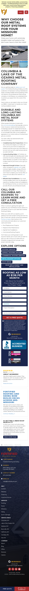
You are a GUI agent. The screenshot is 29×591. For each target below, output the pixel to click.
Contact (3, 489)
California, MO (5, 532)
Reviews (3, 552)
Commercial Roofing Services (13, 255)
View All (3, 537)
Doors (3, 506)
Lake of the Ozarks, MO (8, 523)
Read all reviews (7, 383)
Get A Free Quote (14, 317)
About (3, 543)
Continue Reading (8, 413)
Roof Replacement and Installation (14, 265)
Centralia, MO (5, 535)
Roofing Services (8, 249)
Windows (3, 509)
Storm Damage (5, 514)
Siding (3, 512)
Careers (3, 555)
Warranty (3, 491)
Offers (3, 549)
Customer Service (6, 497)
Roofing (3, 503)
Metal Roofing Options (11, 259)
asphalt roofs (17, 167)
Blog (2, 546)
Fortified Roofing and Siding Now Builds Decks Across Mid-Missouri (11, 397)
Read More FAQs (10, 437)
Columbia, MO (5, 520)
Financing (4, 494)
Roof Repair (6, 262)
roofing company (6, 219)
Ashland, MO (4, 526)
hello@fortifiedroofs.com (10, 481)
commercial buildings (9, 125)
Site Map (18, 572)
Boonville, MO (5, 529)
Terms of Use (6, 330)
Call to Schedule (22, 588)
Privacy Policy (14, 330)
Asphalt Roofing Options (12, 252)
